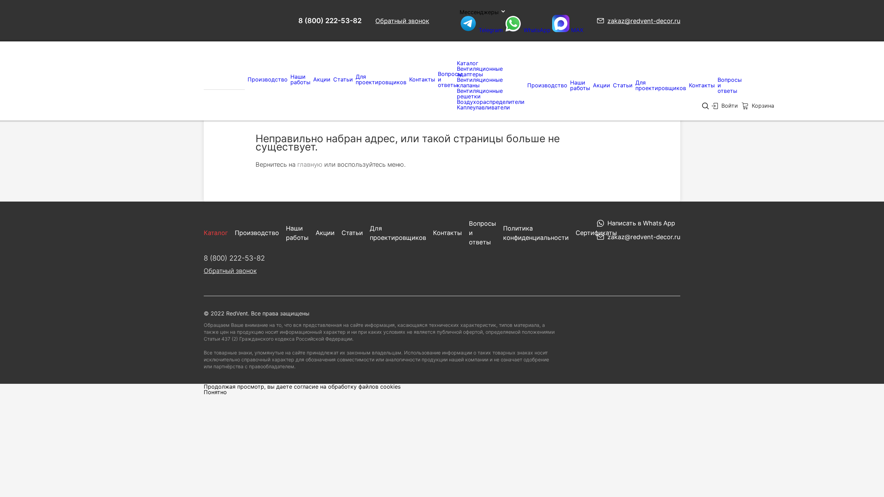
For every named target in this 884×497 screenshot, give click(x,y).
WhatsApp (537, 30)
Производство (268, 79)
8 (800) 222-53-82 (330, 21)
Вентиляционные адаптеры (480, 71)
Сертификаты (596, 232)
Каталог (467, 63)
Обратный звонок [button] (402, 21)
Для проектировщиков (381, 79)
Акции (321, 79)
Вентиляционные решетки (480, 93)
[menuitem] (224, 79)
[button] (725, 107)
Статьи (343, 79)
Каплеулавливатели (483, 107)
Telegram (491, 30)
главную (310, 164)
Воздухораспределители (491, 101)
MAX (576, 30)
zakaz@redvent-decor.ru (643, 21)
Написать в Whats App (641, 223)
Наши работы (300, 79)
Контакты (422, 79)
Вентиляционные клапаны (480, 82)
